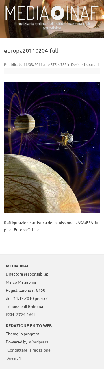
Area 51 (14, 357)
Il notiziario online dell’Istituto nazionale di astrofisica (52, 25)
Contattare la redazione (29, 349)
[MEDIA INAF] (52, 19)
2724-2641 (26, 314)
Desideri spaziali (85, 64)
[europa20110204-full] (52, 147)
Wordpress (38, 341)
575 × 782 (58, 64)
